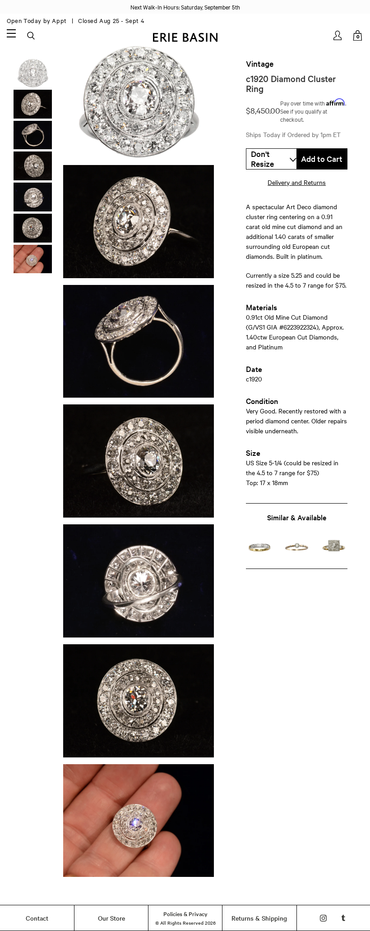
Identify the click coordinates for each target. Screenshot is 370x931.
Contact (37, 917)
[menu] (11, 33)
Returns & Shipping (259, 917)
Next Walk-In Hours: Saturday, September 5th (185, 7)
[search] (31, 36)
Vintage (259, 64)
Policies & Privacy (185, 913)
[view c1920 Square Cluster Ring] (333, 547)
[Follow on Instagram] (323, 918)
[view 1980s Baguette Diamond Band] (259, 547)
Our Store (111, 917)
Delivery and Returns (297, 182)
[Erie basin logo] (185, 36)
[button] (271, 159)
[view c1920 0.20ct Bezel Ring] (296, 547)
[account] (338, 35)
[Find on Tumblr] (343, 918)
